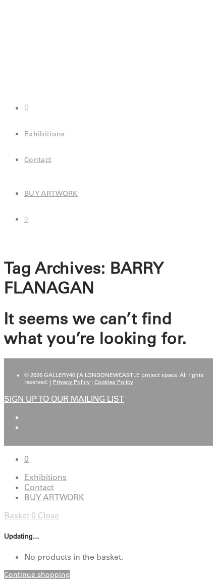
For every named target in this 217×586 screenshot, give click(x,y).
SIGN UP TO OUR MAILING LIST (64, 399)
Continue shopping (37, 574)
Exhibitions (44, 133)
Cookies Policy (113, 382)
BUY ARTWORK (51, 193)
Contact (37, 159)
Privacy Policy (71, 382)
